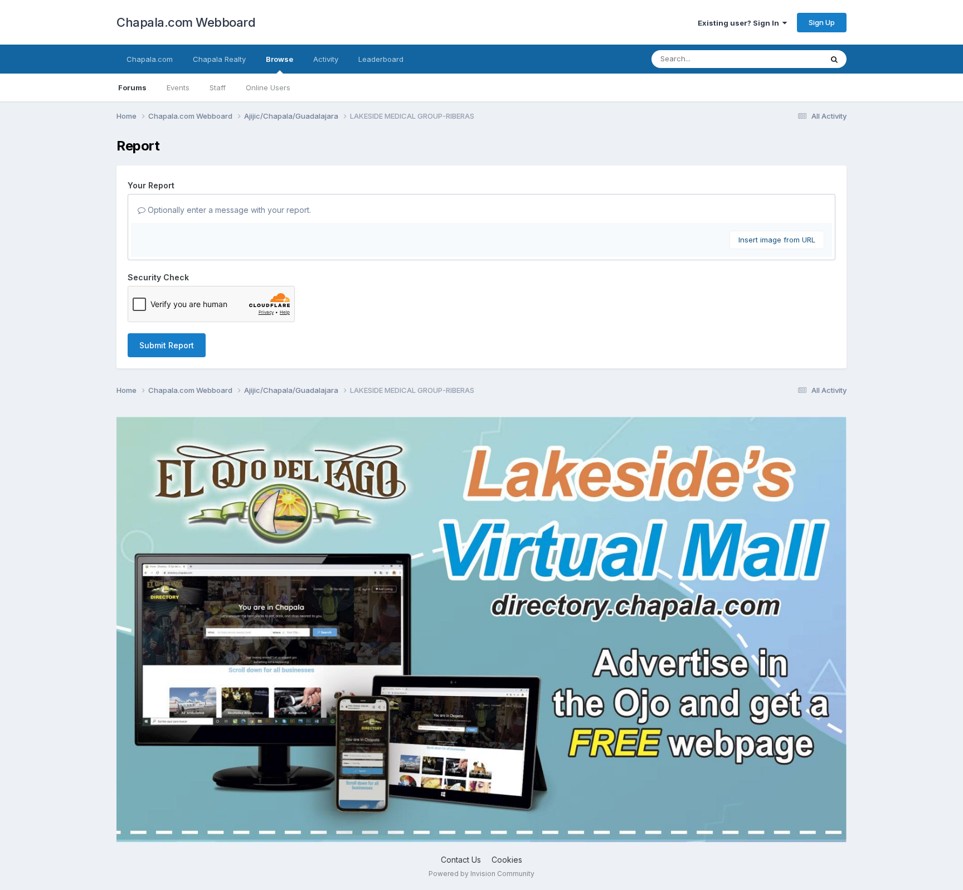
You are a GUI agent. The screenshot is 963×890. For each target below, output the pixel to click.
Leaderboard (380, 59)
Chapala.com (150, 59)
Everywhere (787, 59)
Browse (279, 59)
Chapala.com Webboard (185, 22)
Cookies (507, 859)
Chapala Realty (219, 59)
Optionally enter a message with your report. (228, 210)
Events (178, 87)
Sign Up (822, 22)
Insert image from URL (776, 239)
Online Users (268, 87)
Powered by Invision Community (481, 873)
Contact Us (461, 859)
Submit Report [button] (166, 345)
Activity (325, 59)
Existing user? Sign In (740, 22)
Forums (132, 87)
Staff (218, 87)
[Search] (834, 59)
